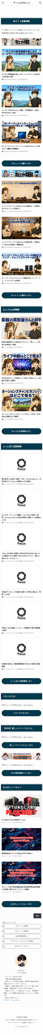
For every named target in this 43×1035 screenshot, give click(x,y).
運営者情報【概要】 (22, 1017)
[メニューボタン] (3, 3)
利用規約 (24, 1022)
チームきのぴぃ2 (21, 3)
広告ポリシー (31, 1022)
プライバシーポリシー (14, 1022)
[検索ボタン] (40, 3)
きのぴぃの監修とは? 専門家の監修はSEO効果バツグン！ (21, 1020)
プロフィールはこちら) (12, 1000)
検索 (37, 916)
